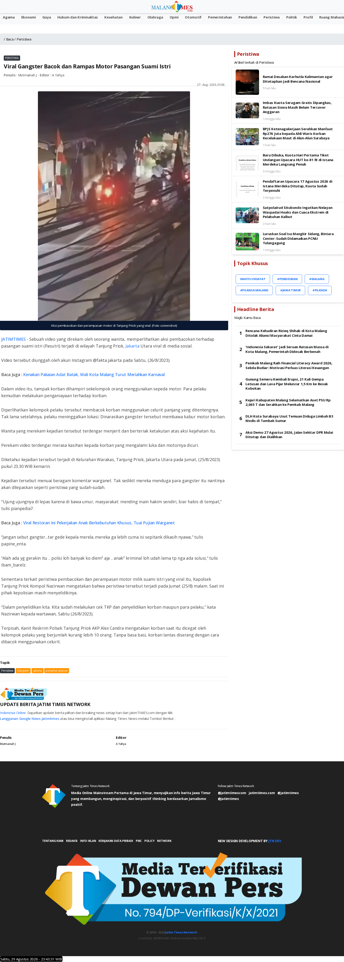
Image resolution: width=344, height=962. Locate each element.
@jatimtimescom (232, 793)
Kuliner (135, 17)
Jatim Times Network (181, 932)
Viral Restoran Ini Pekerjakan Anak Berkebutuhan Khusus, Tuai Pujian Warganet (99, 522)
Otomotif (193, 17)
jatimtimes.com (262, 793)
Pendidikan (247, 17)
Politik (291, 17)
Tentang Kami (52, 841)
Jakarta (132, 346)
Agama (9, 17)
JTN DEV (274, 841)
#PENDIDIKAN (287, 279)
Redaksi (71, 841)
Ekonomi (28, 17)
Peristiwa (271, 17)
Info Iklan (88, 841)
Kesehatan (113, 17)
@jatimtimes (288, 793)
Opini (174, 17)
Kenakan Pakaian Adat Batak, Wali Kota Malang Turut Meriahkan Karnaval (94, 374)
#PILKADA (319, 290)
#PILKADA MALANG (254, 290)
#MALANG (316, 279)
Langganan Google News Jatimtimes (29, 718)
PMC (139, 841)
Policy (149, 841)
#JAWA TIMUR (290, 290)
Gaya (46, 17)
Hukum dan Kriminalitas (77, 17)
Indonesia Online (13, 712)
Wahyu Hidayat (253, 279)
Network (164, 841)
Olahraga (155, 17)
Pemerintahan (220, 17)
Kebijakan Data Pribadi (116, 841)
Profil (308, 17)
